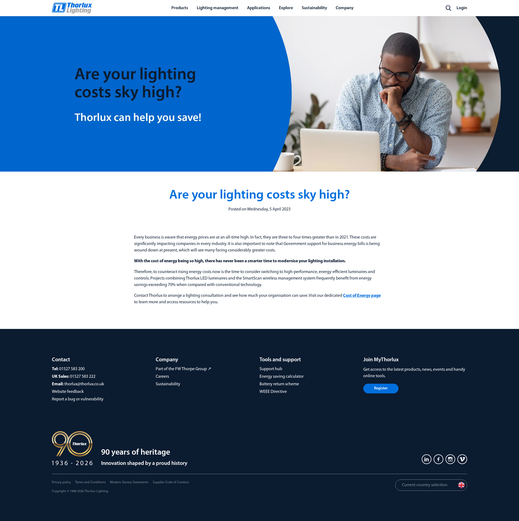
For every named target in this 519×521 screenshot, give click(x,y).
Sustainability (168, 384)
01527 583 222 (82, 376)
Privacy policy (61, 482)
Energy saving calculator (282, 376)
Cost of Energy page (362, 296)
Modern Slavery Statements (129, 482)
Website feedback (68, 392)
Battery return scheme (279, 384)
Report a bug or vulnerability (78, 399)
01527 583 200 (72, 369)
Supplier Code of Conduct (171, 482)
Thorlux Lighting (96, 491)
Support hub (271, 369)
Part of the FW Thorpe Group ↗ (183, 369)
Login (462, 8)
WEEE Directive (273, 392)
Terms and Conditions (90, 482)
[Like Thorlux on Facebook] (438, 459)
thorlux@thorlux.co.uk (84, 384)
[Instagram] (450, 459)
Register (381, 388)
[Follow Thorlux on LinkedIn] (426, 459)
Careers (162, 376)
